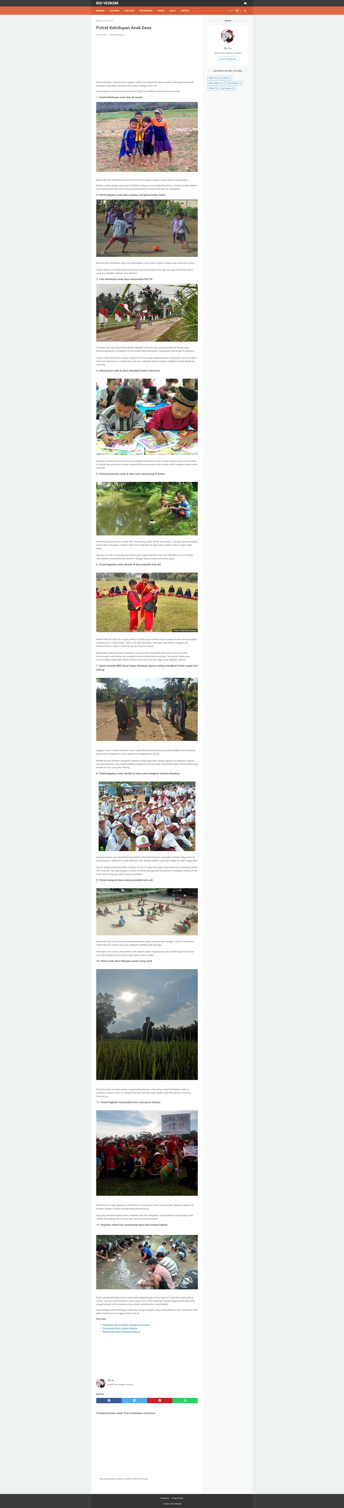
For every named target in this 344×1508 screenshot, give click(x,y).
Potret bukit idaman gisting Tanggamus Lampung (126, 1325)
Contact (185, 11)
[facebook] (109, 1400)
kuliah (213, 88)
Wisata (161, 11)
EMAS (213, 78)
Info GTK (225, 78)
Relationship (146, 11)
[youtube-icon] (245, 3)
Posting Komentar (116, 35)
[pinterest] (159, 1400)
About (173, 11)
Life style (129, 11)
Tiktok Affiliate (234, 83)
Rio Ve (228, 48)
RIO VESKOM (107, 3)
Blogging (114, 11)
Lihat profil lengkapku (228, 59)
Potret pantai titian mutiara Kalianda (120, 1328)
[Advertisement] (147, 58)
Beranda (100, 11)
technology (228, 88)
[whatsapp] (185, 1400)
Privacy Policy (177, 1498)
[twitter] (134, 1400)
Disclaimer (165, 1498)
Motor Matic (216, 83)
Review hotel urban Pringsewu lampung (121, 1331)
